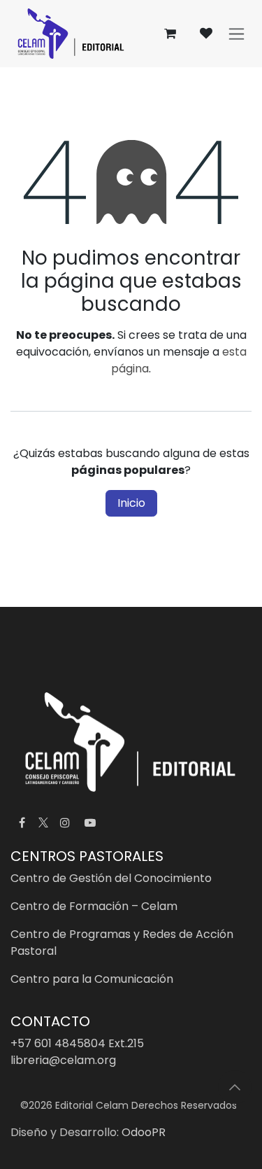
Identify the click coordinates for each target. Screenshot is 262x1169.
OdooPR (144, 1132)
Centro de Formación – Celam (93, 906)
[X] (43, 822)
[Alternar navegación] (236, 34)
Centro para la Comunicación (91, 979)
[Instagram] (65, 822)
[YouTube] (90, 822)
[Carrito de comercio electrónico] (169, 33)
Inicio (131, 503)
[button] (235, 1087)
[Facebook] (21, 822)
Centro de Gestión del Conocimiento (111, 878)
